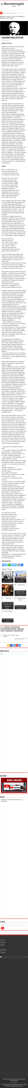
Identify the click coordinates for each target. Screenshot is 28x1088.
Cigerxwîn (7, 627)
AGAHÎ (2, 940)
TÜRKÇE (3, 952)
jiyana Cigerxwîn (19, 630)
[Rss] (8, 645)
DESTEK (2, 942)
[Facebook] (11, 645)
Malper (3, 16)
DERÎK (2, 630)
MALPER (3, 950)
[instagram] (19, 645)
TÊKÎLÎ (2, 945)
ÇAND (13, 16)
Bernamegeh (14, 4)
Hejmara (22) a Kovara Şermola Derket (13, 13)
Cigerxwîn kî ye (15, 627)
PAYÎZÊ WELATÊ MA (19, 638)
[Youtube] (17, 645)
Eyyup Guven (9, 630)
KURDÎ (9, 16)
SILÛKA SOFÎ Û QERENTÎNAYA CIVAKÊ (11, 635)
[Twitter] (14, 645)
